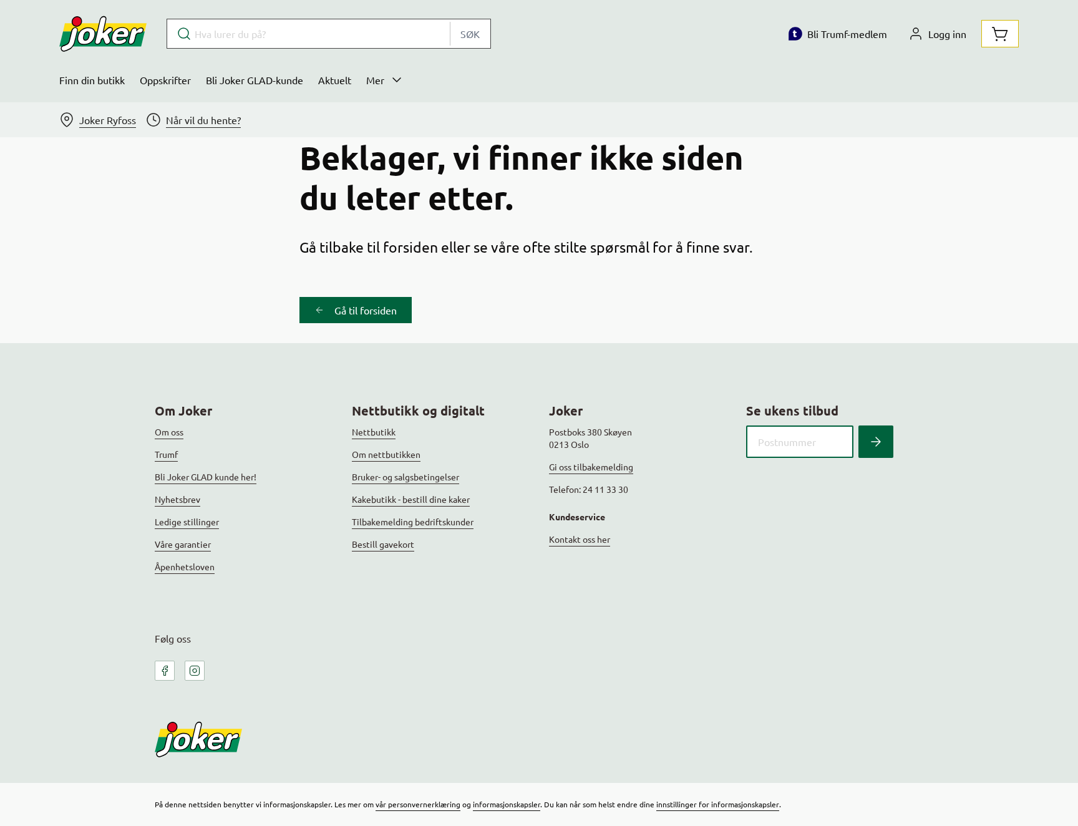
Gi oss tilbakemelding (591, 466)
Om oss (169, 431)
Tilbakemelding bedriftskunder (412, 521)
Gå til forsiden (365, 310)
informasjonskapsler (506, 804)
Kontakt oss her (579, 539)
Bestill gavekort (383, 544)
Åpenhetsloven (185, 566)
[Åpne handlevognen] (1000, 33)
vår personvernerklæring (418, 804)
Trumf (166, 454)
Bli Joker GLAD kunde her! (205, 476)
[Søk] (875, 441)
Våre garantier (183, 544)
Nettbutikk (374, 431)
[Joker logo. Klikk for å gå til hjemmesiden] (103, 33)
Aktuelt (334, 80)
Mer (375, 80)
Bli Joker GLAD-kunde (254, 80)
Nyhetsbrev (177, 499)
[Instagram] (195, 671)
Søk (470, 33)
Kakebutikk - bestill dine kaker (411, 499)
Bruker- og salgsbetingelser (405, 476)
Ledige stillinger (187, 521)
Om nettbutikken (386, 454)
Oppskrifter (165, 80)
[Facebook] (165, 671)
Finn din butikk (92, 80)
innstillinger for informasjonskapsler (717, 804)
